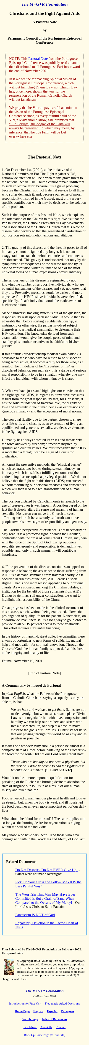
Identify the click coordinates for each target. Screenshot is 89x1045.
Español (52, 1011)
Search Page (30, 1019)
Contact (60, 1027)
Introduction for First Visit (25, 1003)
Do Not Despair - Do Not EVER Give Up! (46, 870)
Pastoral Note (38, 58)
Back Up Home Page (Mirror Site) (44, 1035)
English (38, 1011)
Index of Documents (54, 1019)
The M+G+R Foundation (44, 4)
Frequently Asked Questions (62, 1003)
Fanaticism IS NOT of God (35, 915)
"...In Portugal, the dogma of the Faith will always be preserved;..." (39, 126)
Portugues (67, 1011)
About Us (46, 1027)
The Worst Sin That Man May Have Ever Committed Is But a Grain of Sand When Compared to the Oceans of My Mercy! (45, 898)
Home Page (22, 1011)
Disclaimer (30, 1027)
